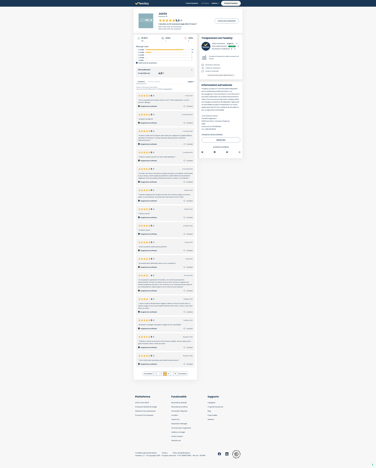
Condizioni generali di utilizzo (146, 453)
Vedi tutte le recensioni (147, 63)
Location (174, 415)
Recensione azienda (179, 402)
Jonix (162, 13)
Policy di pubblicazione (181, 453)
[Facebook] (202, 152)
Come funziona (192, 3)
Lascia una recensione (227, 21)
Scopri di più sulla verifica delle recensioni (220, 75)
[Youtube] (227, 152)
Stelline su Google (178, 432)
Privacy (165, 453)
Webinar (211, 419)
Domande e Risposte (179, 411)
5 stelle (141, 50)
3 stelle (141, 55)
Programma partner (215, 407)
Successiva (182, 374)
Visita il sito (220, 140)
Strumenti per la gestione (181, 428)
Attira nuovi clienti (142, 402)
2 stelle (141, 58)
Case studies (212, 415)
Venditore (141, 82)
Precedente (148, 374)
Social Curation (177, 436)
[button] (221, 58)
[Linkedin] (214, 152)
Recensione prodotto (179, 407)
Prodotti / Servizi (154, 82)
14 (175, 374)
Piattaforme (176, 440)
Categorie (211, 402)
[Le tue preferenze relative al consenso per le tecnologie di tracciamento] (372, 464)
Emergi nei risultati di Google (146, 407)
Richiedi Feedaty (231, 3)
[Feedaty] (142, 4)
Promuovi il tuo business (144, 415)
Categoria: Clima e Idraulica (212, 134)
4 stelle (141, 52)
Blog (209, 411)
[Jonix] (146, 20)
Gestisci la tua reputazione (145, 411)
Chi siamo (205, 3)
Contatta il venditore (221, 147)
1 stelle (141, 60)
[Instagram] (239, 152)
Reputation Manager (179, 424)
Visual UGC (175, 419)
